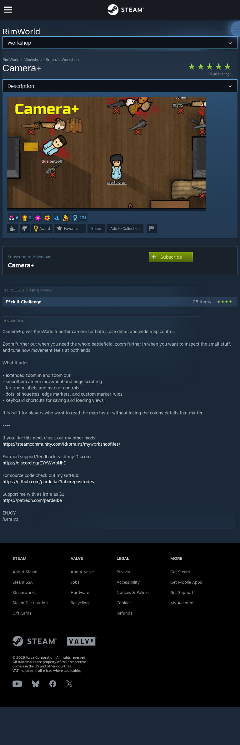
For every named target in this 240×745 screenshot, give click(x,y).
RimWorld (10, 59)
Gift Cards (21, 613)
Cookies (124, 602)
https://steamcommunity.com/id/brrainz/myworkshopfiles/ (61, 444)
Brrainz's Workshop (62, 59)
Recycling (80, 602)
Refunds (124, 613)
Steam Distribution (30, 602)
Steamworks (24, 592)
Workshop (33, 59)
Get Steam (180, 571)
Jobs (75, 582)
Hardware (80, 592)
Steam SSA (22, 582)
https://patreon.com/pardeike (32, 500)
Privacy (123, 571)
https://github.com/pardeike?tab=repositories (48, 481)
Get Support (181, 592)
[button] (14, 217)
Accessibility (128, 582)
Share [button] (96, 228)
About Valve (82, 571)
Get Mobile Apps (186, 582)
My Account (182, 602)
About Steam (25, 571)
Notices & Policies (133, 592)
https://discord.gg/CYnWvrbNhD (34, 462)
